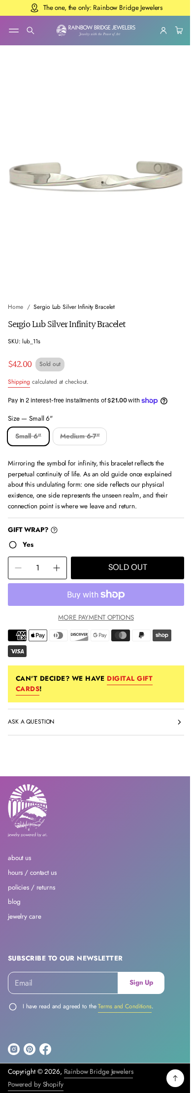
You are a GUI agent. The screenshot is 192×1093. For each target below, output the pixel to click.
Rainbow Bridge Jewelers (98, 1071)
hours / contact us (32, 872)
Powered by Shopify (36, 1084)
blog (14, 901)
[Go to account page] (156, 30)
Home (15, 298)
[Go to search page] (30, 30)
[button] (30, 30)
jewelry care (24, 916)
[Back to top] (168, 1078)
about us (19, 857)
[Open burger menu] (14, 30)
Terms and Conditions (125, 1006)
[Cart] (170, 30)
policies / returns (31, 887)
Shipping (19, 372)
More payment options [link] (92, 608)
